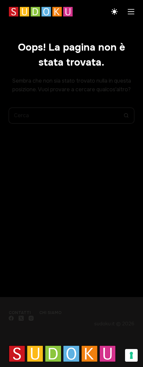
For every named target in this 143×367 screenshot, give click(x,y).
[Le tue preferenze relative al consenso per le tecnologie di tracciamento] (131, 355)
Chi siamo (50, 312)
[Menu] (131, 11)
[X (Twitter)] (21, 318)
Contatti (20, 312)
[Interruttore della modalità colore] (114, 11)
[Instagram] (31, 318)
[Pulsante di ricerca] (126, 116)
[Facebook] (11, 318)
